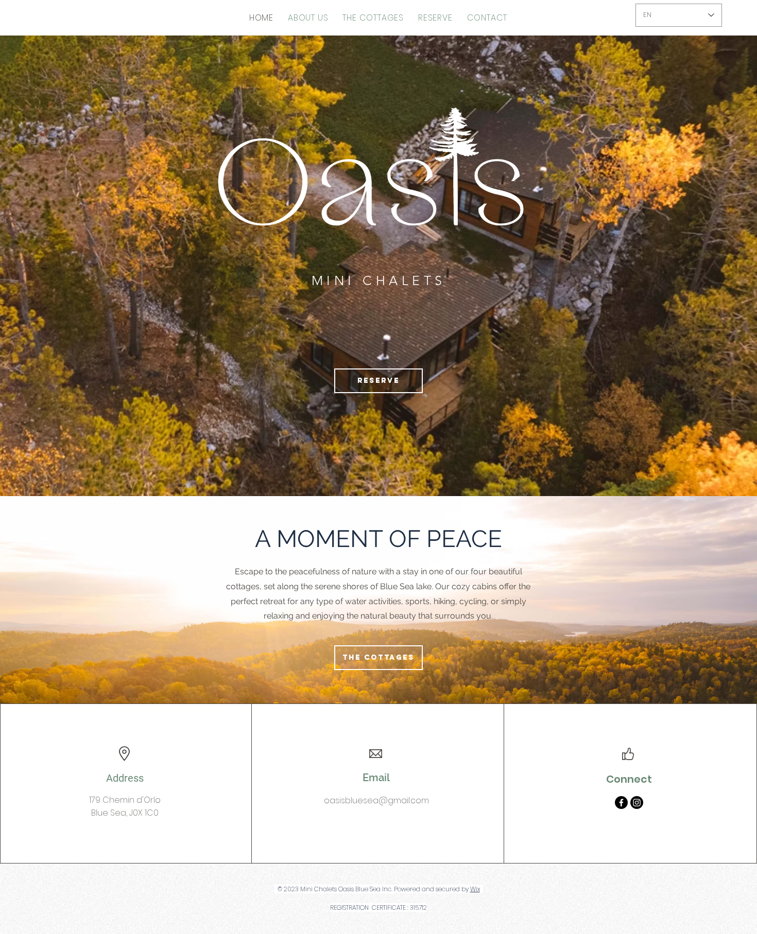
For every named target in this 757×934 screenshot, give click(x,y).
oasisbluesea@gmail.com (376, 800)
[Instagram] (636, 802)
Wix (475, 889)
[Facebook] (621, 802)
